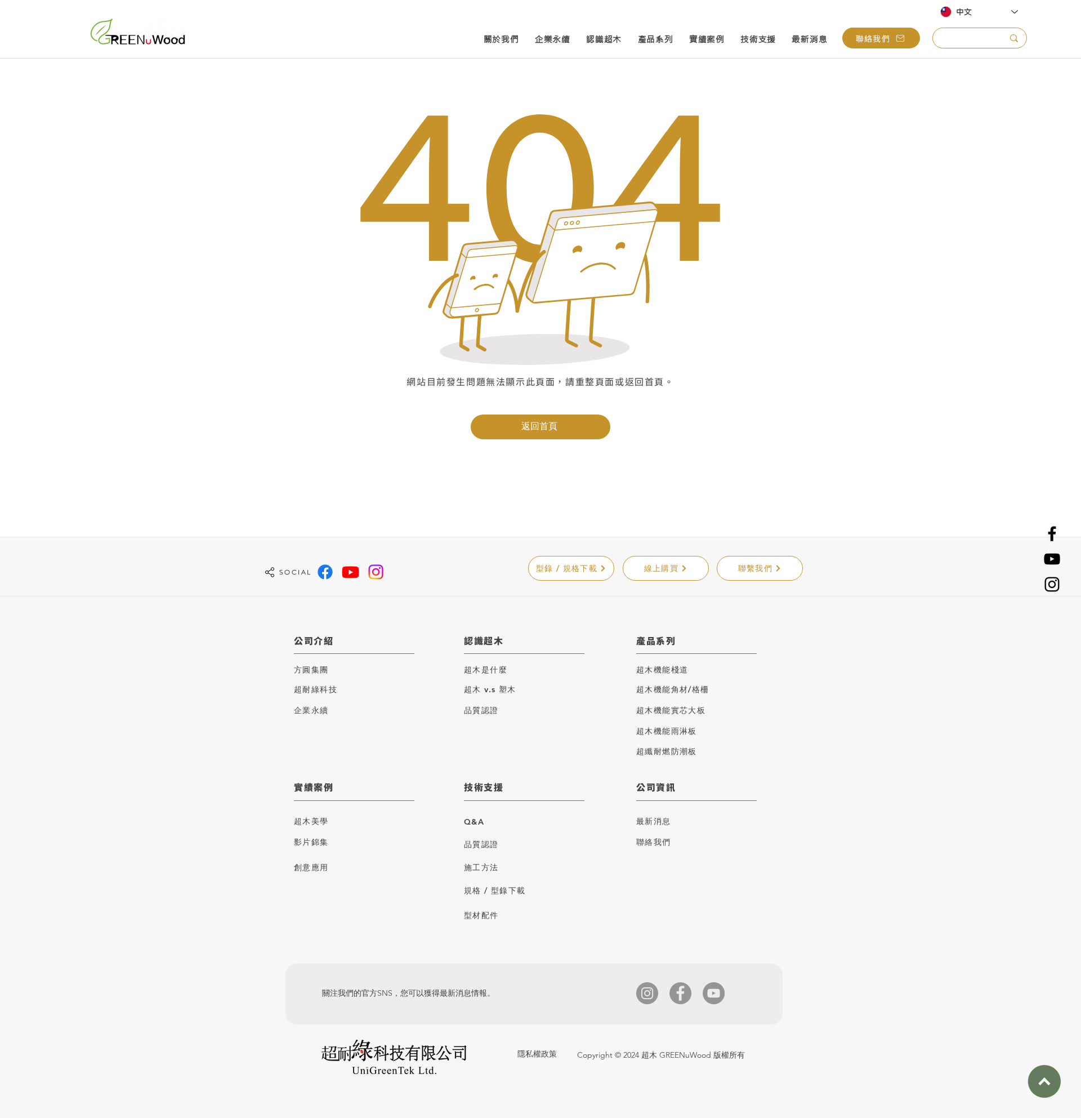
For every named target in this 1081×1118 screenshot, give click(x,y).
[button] (501, 40)
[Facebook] (1052, 534)
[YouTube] (1052, 559)
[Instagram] (1052, 584)
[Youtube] (350, 572)
